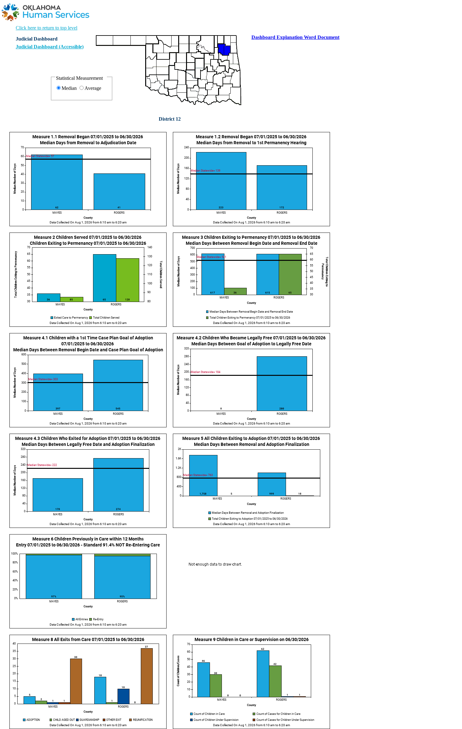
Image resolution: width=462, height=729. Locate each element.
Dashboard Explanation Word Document (295, 37)
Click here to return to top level (46, 27)
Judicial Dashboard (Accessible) (50, 46)
